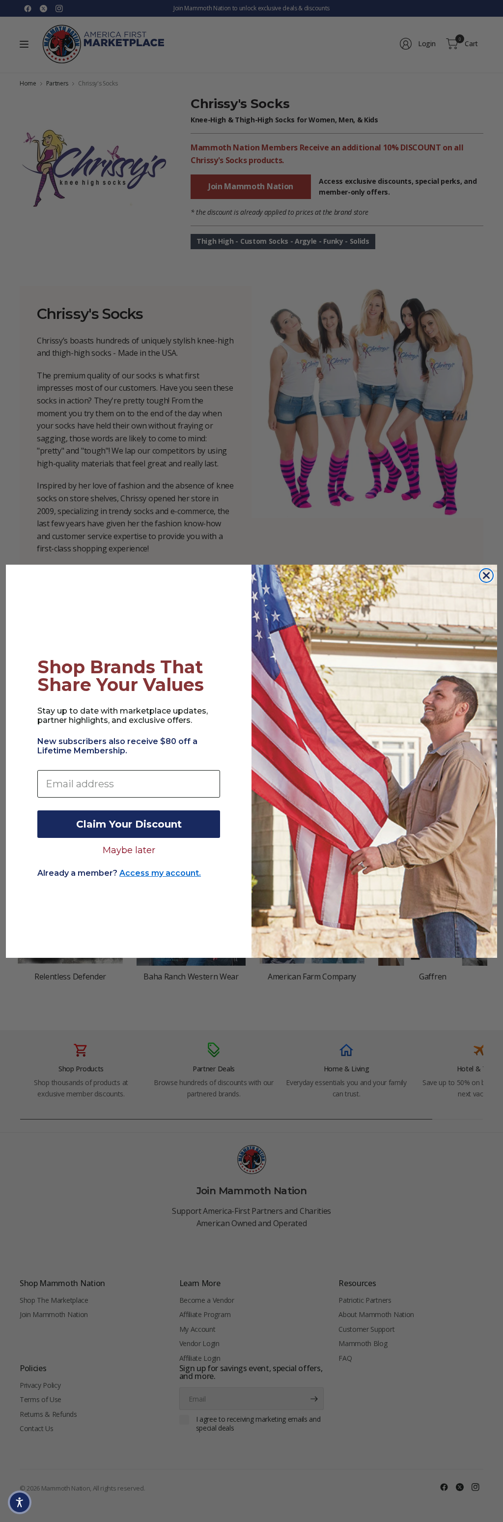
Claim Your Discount (129, 824)
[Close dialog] (486, 575)
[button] (19, 1502)
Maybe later (129, 850)
